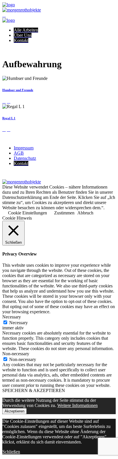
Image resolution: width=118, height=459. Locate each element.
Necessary (18, 322)
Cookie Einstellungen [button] (27, 212)
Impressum (24, 147)
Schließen (11, 451)
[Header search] (4, 15)
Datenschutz (25, 158)
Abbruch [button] (85, 212)
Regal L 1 (8, 118)
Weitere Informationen (77, 405)
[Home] (8, 4)
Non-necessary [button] (15, 353)
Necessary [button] (11, 316)
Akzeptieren (14, 411)
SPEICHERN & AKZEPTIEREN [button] (33, 390)
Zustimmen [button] (64, 212)
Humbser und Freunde (17, 90)
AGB (19, 153)
